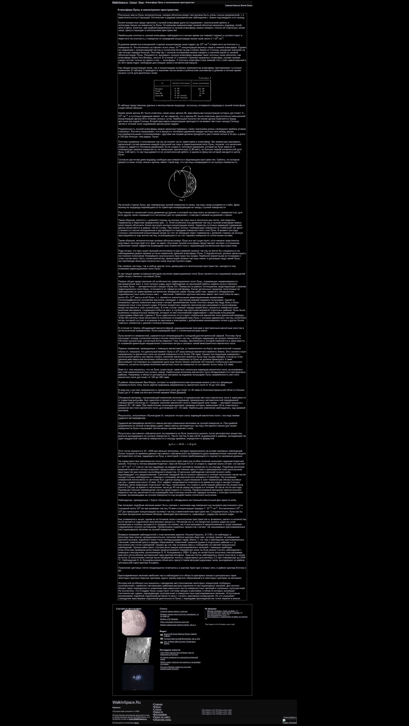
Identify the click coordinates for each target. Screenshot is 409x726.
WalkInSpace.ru (120, 2)
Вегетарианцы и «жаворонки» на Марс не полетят (227, 617)
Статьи (133, 2)
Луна (141, 2)
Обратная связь (162, 719)
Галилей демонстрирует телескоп (174, 611)
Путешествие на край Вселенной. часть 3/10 (182, 639)
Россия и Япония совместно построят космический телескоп (175, 668)
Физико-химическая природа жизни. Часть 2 (178, 625)
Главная (228, 5)
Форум (244, 5)
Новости (236, 5)
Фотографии (160, 714)
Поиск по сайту (162, 717)
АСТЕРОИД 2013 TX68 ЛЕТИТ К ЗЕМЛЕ (223, 613)
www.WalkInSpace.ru (138, 719)
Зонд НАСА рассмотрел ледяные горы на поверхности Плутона (177, 653)
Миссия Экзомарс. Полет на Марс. (221, 611)
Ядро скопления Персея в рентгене (174, 622)
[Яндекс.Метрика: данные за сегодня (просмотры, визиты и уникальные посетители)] (290, 721)
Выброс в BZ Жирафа (169, 619)
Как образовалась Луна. (217, 615)
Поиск (249, 5)
